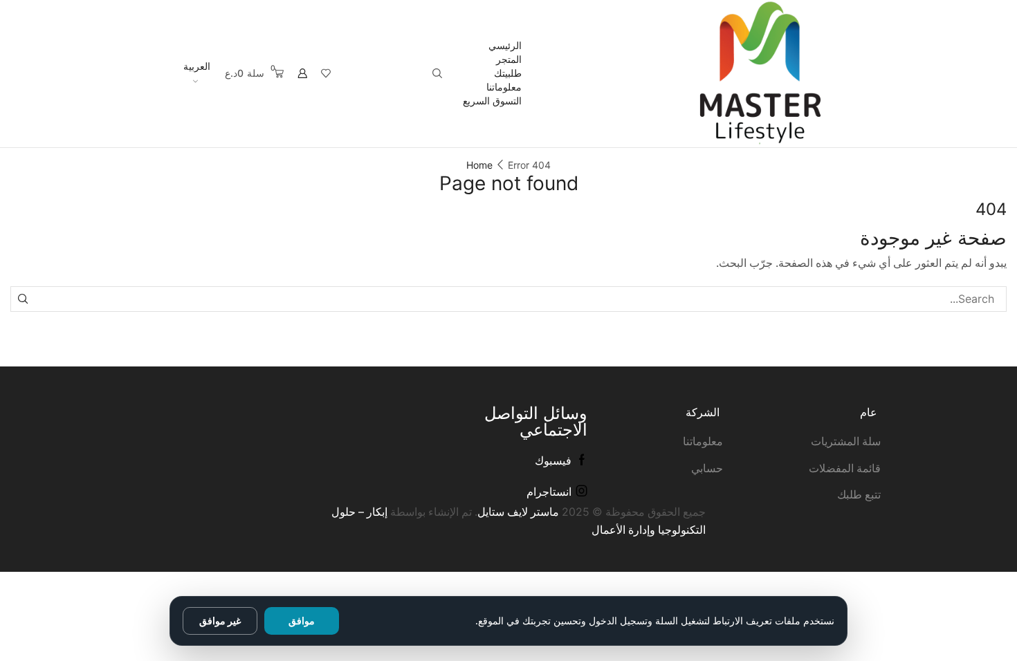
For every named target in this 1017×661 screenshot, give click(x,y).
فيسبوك (553, 460)
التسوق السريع (492, 100)
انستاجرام (548, 492)
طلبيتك (508, 73)
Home (479, 165)
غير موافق (220, 620)
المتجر (509, 59)
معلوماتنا (504, 87)
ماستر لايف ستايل (518, 512)
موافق (301, 620)
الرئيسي (505, 45)
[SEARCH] (23, 299)
